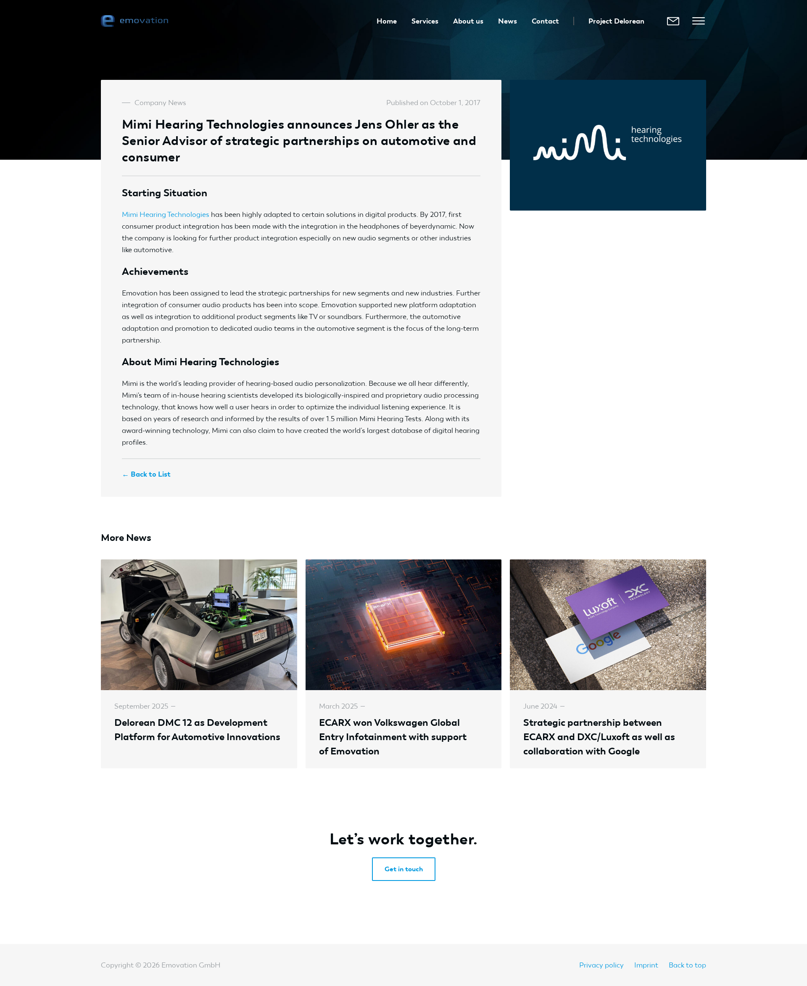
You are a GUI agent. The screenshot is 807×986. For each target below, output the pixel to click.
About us (468, 21)
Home (387, 21)
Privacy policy (601, 965)
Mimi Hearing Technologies (165, 214)
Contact (545, 21)
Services (424, 21)
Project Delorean (616, 21)
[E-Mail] (672, 21)
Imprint (646, 965)
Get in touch (404, 869)
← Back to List (146, 474)
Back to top (687, 965)
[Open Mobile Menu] (698, 21)
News (507, 21)
